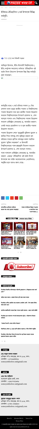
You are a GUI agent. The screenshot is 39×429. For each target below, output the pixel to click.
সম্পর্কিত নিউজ (12, 218)
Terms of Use (29, 418)
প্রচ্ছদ (2, 7)
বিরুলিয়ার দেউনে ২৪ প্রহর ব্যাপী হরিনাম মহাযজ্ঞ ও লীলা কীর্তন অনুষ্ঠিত (18, 328)
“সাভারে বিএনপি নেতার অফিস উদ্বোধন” (10, 323)
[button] (35, 3)
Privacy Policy (19, 420)
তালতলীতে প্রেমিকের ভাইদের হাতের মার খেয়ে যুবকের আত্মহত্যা (9, 208)
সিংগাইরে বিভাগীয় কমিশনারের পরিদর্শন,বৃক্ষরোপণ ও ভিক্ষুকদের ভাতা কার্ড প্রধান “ (6, 232)
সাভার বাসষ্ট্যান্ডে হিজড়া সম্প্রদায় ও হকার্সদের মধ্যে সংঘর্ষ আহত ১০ (30, 209)
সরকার (6, 7)
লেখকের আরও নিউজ (25, 218)
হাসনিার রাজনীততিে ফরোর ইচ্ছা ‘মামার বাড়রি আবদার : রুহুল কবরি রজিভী (31, 232)
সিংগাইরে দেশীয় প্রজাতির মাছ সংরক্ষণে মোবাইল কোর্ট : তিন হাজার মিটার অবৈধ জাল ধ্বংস (19, 232)
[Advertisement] (19, 40)
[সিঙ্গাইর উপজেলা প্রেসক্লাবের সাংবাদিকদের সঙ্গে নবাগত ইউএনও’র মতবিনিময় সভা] (32, 240)
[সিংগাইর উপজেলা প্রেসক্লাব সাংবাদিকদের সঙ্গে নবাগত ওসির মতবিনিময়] (19, 240)
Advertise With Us (18, 418)
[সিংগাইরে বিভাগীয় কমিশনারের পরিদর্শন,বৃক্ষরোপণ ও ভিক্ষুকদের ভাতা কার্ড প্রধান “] (7, 226)
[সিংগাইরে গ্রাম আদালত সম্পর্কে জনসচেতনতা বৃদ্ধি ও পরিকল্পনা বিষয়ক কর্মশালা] (7, 240)
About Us (9, 418)
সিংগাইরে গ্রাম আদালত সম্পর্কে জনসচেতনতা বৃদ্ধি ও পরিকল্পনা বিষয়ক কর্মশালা (6, 247)
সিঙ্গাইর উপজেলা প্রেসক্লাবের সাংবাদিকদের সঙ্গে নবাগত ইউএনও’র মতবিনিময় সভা (31, 247)
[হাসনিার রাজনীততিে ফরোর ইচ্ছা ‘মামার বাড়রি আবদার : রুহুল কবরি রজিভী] (32, 226)
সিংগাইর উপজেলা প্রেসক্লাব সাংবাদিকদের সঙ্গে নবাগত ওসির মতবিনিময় (19, 247)
